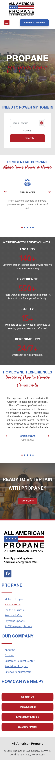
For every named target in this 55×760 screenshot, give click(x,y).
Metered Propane (15, 599)
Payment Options (15, 621)
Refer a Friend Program (18, 672)
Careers (9, 655)
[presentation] (5, 192)
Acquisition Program (16, 666)
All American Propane (27, 743)
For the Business (14, 610)
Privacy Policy (30, 754)
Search (29, 138)
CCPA (42, 754)
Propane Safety (13, 615)
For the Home (12, 604)
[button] (6, 22)
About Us (10, 650)
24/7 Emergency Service (18, 626)
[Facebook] (7, 573)
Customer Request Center (20, 661)
